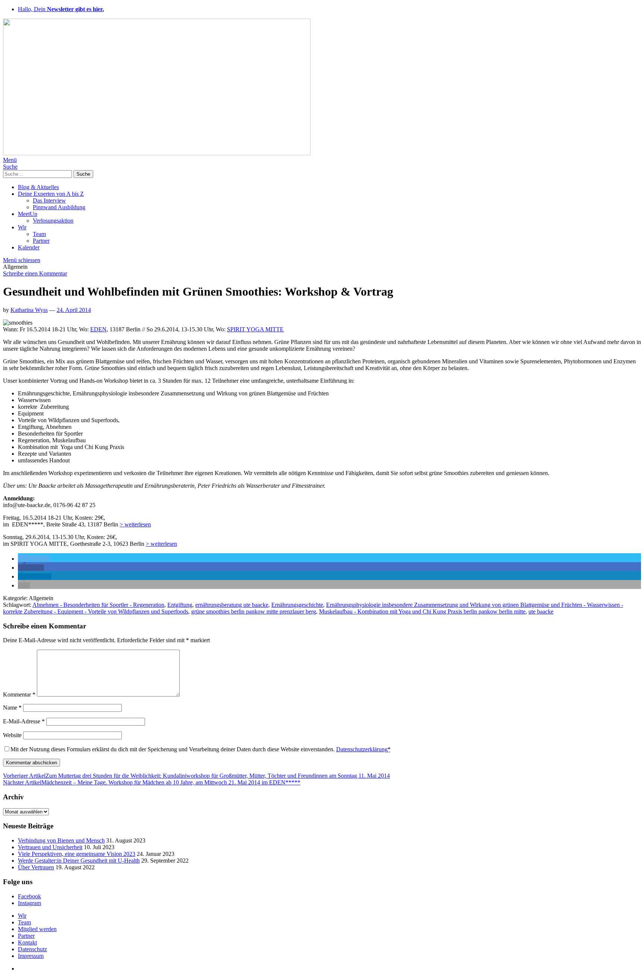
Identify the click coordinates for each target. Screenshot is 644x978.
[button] (33, 558)
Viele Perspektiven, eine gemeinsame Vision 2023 (76, 854)
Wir (22, 227)
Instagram (29, 903)
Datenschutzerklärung (362, 749)
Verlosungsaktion (53, 220)
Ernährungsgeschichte (297, 605)
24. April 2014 (74, 310)
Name (12, 707)
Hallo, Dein (61, 9)
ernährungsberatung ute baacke (231, 605)
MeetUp (27, 214)
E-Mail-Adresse (24, 721)
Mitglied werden (37, 929)
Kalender (29, 247)
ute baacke (540, 611)
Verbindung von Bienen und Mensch (61, 840)
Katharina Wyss (29, 310)
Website (12, 735)
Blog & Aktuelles (38, 187)
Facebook (29, 896)
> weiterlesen (135, 524)
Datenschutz (32, 949)
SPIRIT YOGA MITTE (255, 329)
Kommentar (19, 694)
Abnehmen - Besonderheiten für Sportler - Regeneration (98, 605)
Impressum (31, 956)
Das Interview (49, 200)
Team (39, 234)
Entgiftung (179, 605)
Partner (41, 241)
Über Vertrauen (36, 867)
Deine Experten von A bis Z (51, 194)
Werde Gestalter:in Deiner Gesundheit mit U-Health (79, 860)
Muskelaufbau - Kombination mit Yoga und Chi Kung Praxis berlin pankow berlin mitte (422, 611)
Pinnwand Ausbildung (59, 207)
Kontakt (27, 942)
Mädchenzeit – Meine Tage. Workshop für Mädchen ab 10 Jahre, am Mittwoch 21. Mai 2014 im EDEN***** (151, 782)
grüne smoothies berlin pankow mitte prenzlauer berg (253, 611)
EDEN (98, 329)
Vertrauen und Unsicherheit (50, 847)
